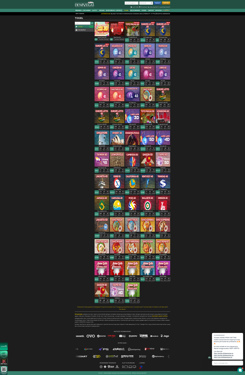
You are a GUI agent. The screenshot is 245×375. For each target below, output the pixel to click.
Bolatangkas (135, 10)
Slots (94, 10)
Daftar (166, 3)
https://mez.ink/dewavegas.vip (223, 357)
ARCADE (101, 10)
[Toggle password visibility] (151, 3)
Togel (126, 10)
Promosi (158, 10)
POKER (144, 10)
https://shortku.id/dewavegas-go (223, 353)
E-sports (119, 10)
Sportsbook (110, 10)
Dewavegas (79, 314)
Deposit (151, 10)
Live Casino (87, 10)
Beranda (78, 10)
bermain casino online (159, 316)
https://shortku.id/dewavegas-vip (223, 355)
